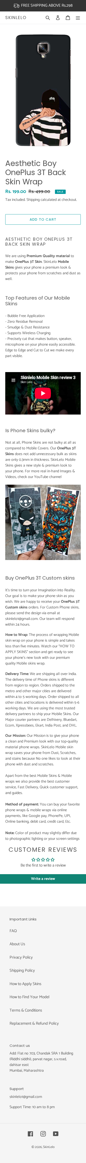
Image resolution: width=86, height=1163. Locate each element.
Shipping (33, 200)
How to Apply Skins (25, 984)
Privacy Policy (21, 957)
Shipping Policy (22, 970)
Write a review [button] (43, 879)
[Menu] (78, 17)
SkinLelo (15, 17)
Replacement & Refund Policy (34, 1023)
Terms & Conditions (26, 1010)
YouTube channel (48, 477)
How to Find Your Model (29, 997)
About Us (17, 944)
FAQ (13, 931)
